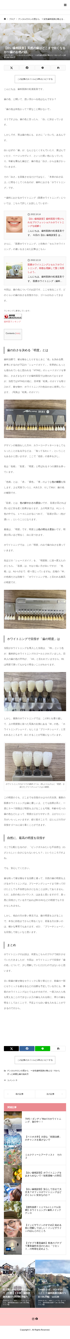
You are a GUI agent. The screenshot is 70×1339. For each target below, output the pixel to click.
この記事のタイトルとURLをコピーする (35, 79)
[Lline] (42, 67)
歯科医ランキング (12, 322)
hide (18, 333)
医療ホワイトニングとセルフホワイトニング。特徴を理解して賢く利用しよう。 (46, 268)
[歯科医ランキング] (13, 316)
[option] (17, 1284)
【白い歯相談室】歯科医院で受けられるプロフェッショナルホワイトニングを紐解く (46, 222)
